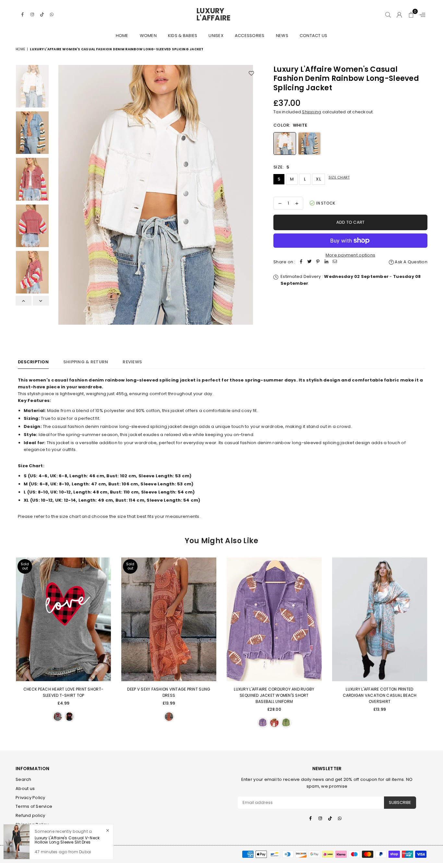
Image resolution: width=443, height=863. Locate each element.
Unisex (216, 35)
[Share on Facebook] (301, 262)
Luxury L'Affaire (221, 14)
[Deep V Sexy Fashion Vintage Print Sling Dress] (168, 619)
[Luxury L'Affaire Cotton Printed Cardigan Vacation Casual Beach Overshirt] (379, 619)
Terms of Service (34, 806)
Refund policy (30, 815)
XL (318, 179)
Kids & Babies (182, 35)
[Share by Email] (335, 262)
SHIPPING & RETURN (85, 362)
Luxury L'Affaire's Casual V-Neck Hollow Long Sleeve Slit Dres (67, 840)
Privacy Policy (30, 797)
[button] (411, 14)
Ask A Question (410, 262)
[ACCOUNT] (399, 14)
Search (23, 779)
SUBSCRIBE (400, 802)
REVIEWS (132, 362)
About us (25, 788)
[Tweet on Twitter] (309, 262)
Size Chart (339, 177)
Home (122, 35)
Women (148, 35)
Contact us (314, 35)
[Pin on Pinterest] (318, 262)
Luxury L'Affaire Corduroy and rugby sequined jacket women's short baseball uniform (274, 695)
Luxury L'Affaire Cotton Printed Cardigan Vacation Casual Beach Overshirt (380, 695)
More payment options (350, 255)
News (282, 35)
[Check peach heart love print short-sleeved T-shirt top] (63, 619)
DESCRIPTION (33, 362)
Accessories (250, 35)
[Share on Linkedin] (326, 262)
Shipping (311, 112)
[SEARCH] (388, 14)
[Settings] (421, 14)
